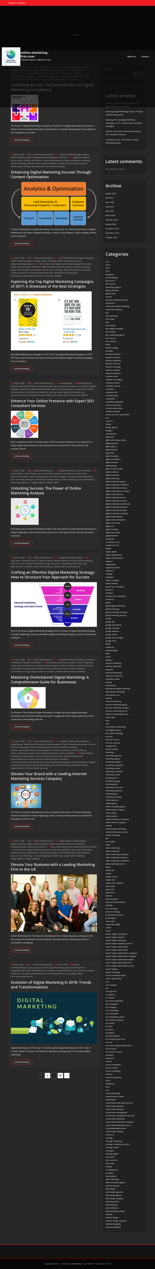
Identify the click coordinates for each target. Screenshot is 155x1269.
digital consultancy (113, 459)
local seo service (112, 739)
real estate (110, 921)
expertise (25, 389)
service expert (111, 1068)
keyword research (48, 163)
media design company (115, 809)
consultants (110, 398)
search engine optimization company (120, 956)
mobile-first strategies (20, 973)
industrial (109, 669)
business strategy (113, 367)
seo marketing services (115, 1039)
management (110, 746)
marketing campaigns (24, 479)
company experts (112, 383)
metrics (57, 479)
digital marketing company (71, 557)
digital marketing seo (114, 494)
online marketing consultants (117, 860)
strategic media (112, 1147)
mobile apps (16, 665)
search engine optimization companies (121, 953)
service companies (113, 1064)
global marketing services (116, 615)
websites (81, 671)
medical (108, 825)
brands (89, 264)
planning (108, 905)
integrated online (112, 679)
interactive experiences (39, 273)
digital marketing (33, 157)
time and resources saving (37, 768)
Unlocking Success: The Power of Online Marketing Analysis (46, 490)
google (108, 618)
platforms (56, 668)
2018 (66, 258)
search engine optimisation (116, 946)
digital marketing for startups (117, 491)
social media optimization (115, 1128)
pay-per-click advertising (21, 856)
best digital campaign (83, 258)
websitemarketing (113, 1227)
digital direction (111, 462)
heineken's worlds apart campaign (48, 270)
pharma (108, 895)
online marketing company (22, 264)
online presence (17, 392)
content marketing (68, 154)
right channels (17, 566)
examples (109, 577)
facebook (109, 590)
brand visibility (17, 473)
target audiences (61, 566)
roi (29, 482)
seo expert (110, 1023)
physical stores (45, 668)
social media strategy (114, 1131)
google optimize (112, 631)
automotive (110, 303)
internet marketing (19, 747)
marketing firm (32, 853)
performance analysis (77, 163)
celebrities (36, 267)
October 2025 (111, 237)
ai (79, 964)
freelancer (109, 599)
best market (110, 331)
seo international (112, 1036)
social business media (114, 1096)
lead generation (64, 850)
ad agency (109, 274)
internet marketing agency (39, 747)
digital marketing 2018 (74, 967)
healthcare (109, 647)
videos (79, 973)
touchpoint (50, 671)
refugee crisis (60, 273)
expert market (111, 583)
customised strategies (86, 386)
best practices (17, 160)
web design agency (113, 1195)
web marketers (111, 1208)
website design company (115, 1221)
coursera (109, 421)
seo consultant (17, 395)
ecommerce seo (112, 545)
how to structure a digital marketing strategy (30, 563)
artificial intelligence (19, 967)
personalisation (37, 973)
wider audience (81, 395)
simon (107, 1080)
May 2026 (109, 206)
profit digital (110, 918)
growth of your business (62, 389)
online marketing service (115, 864)
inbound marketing (113, 666)
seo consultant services (34, 395)
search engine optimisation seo (49, 856)
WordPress (76, 1263)
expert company (112, 580)
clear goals (15, 560)
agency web (110, 293)
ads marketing (111, 277)
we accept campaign (52, 276)
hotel (107, 653)
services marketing (66, 753)
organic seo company (114, 883)
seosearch (109, 1058)
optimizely (62, 157)
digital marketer (18, 157)
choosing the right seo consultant (51, 386)
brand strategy (111, 347)
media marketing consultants (117, 819)
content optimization (33, 160)
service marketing (42, 753)
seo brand (109, 997)
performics (110, 892)
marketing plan (111, 794)
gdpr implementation (36, 970)
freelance (109, 593)
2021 (107, 271)
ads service (110, 280)
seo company (111, 1007)
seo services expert (113, 1052)
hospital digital (111, 650)
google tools (110, 641)
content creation (46, 560)
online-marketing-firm (43, 154)
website (108, 1214)
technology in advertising (22, 276)
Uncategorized (66, 383)
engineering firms (112, 567)
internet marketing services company (27, 762)
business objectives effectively (23, 386)
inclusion (14, 273)
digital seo (109, 526)
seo (82, 392)
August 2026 (110, 193)
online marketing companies (69, 261)
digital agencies (82, 741)
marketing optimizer (113, 790)
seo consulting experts (115, 1017)
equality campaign (82, 267)
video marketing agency (115, 1182)
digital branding (111, 456)
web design (110, 1189)
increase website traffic (83, 389)
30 (60, 1075)
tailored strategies (80, 765)
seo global (109, 1032)
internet (91, 744)
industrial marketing (113, 672)
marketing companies (20, 662)
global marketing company (116, 612)
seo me (108, 1042)
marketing (89, 659)
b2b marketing (111, 316)
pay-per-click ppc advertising (37, 765)
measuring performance (71, 563)
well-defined (75, 566)
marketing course (112, 774)
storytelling (71, 973)
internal (108, 682)
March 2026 (110, 215)
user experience (38, 166)
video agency (110, 1176)
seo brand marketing (114, 1001)
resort (108, 930)
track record (69, 395)
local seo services (112, 743)
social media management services (120, 1115)
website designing (113, 1224)
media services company (115, 822)
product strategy (112, 911)
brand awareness (59, 847)
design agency (111, 427)
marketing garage (112, 781)
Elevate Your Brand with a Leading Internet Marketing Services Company (49, 776)
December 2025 (112, 228)
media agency (111, 803)
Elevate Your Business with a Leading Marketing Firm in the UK (53, 867)
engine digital (110, 551)
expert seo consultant (114, 586)
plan (85, 563)
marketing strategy (113, 797)
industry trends (33, 163)
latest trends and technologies (57, 762)
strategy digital (111, 1154)
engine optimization (113, 555)
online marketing (48, 261)
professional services (114, 915)
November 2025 (112, 233)
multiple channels (51, 665)
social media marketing (43, 566)
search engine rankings (21, 166)
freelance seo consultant (115, 596)
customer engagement (38, 476)
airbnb (47, 264)
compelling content (29, 560)
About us (131, 56)
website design (111, 1217)
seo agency (110, 994)
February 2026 (111, 219)
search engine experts (114, 937)
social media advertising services (119, 1103)
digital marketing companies (72, 659)
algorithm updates (81, 157)
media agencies (111, 800)
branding (109, 351)
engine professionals (114, 558)
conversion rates (79, 473)
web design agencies (114, 1192)
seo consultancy (112, 1010)
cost (107, 418)
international (110, 685)
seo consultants (112, 1013)
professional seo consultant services (40, 392)
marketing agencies (113, 755)
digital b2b (109, 453)
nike (51, 273)
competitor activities (62, 473)
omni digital (36, 662)
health (108, 644)
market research (18, 853)
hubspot (108, 660)
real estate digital (112, 924)
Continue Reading (23, 140)
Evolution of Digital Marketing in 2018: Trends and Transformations (51, 985)
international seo (112, 695)
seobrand (109, 1055)
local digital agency (113, 730)
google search (111, 634)
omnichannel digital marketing (79, 665)
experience (15, 389)
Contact (145, 56)
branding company (113, 354)
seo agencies (110, 991)
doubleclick (109, 539)
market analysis (111, 749)
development (111, 433)
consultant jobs (111, 395)
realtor (108, 927)
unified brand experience (66, 671)
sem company (111, 985)
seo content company (114, 1020)
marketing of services (114, 787)
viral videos (38, 276)
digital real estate (112, 523)
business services (112, 363)
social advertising (112, 1093)
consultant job (111, 392)
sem (107, 982)
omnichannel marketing (21, 668)
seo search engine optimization (118, 1045)
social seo (109, 1134)
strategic (109, 1138)
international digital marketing (117, 688)
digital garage (111, 465)
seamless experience (76, 668)
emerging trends (75, 476)
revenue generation (19, 482)
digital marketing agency (51, 744)
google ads (110, 621)
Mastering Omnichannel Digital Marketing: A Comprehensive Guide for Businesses (50, 679)
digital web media (112, 532)
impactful (86, 270)
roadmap (28, 566)
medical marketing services (116, 832)
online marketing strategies (83, 762)
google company (112, 628)
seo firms (109, 1029)
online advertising (112, 848)
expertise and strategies (40, 389)
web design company (114, 1198)
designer (109, 430)
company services (67, 741)
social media (16, 671)
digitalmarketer (111, 535)
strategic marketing (113, 1141)
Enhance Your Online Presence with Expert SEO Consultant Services (52, 403)
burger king (16, 267)
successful (109, 1157)
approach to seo (85, 383)
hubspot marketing (113, 663)
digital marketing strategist (116, 513)
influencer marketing (113, 676)
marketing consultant (114, 771)
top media (109, 1163)
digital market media (113, 469)
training (108, 1166)
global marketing (112, 609)
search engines (111, 969)
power (64, 668)
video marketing (112, 1179)
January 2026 (110, 224)
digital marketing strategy (65, 560)
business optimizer (113, 360)
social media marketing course (118, 1125)
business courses (112, 357)
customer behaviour (19, 476)
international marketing (115, 691)
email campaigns (85, 560)
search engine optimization (68, 392)
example (109, 574)
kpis (12, 479)
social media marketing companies (119, 1122)
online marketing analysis (73, 479)
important (55, 563)
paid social (109, 889)
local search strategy (114, 733)
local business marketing (115, 727)
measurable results (67, 853)
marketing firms (112, 778)
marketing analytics (113, 762)
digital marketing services (116, 500)
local (107, 723)
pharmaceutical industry (115, 902)
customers (72, 662)
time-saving (58, 395)
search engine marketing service (118, 943)
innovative (23, 273)
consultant (71, 386)
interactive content (64, 970)
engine (108, 548)
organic (108, 873)
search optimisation (113, 978)
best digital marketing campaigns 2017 (68, 264)
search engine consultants (116, 934)
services (48, 395)
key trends (78, 970)
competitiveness (28, 756)
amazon (108, 297)
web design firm (112, 1201)
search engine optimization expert (119, 959)
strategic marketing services (117, 1144)
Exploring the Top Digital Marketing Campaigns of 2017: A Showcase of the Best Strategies (52, 284)
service (108, 1061)
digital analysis (111, 449)
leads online (110, 717)
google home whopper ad (22, 270)
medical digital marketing (115, 829)
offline (62, 665)
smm (107, 1087)
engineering (110, 564)
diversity (61, 267)
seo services (110, 1048)
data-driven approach (73, 756)
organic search (111, 876)
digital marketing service (115, 497)
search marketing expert (115, 975)
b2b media (109, 319)
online (35, 668)
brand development (75, 847)
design (108, 424)
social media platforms (55, 973)
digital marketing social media (117, 504)
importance (88, 476)
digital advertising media (115, 440)
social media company (114, 1109)
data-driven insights (58, 476)
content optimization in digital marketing (61, 160)
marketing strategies (44, 479)
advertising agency (113, 287)
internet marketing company (64, 747)
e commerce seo (112, 542)
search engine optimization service (119, 966)
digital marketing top (114, 516)
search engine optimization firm (118, 962)
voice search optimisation (22, 976)
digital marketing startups (116, 510)
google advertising (113, 625)
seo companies (111, 1004)
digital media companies (115, 519)
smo (107, 1090)
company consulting (113, 379)
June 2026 (109, 202)
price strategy (111, 908)
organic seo (110, 880)
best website (111, 341)
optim (107, 867)
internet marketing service (116, 711)
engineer (109, 561)
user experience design (55, 166)
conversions (85, 160)
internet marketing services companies (51, 759)
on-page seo (62, 163)
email (80, 662)
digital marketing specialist (116, 507)
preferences (90, 479)
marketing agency (49, 157)
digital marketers (112, 475)
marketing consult (112, 768)
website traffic (52, 482)
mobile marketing (112, 835)
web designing (111, 1204)
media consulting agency (115, 806)
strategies (109, 1150)
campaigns (26, 267)
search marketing (112, 972)
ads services (110, 284)
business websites (113, 373)
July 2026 (109, 198)
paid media (110, 886)
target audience (38, 482)
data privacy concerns (38, 967)
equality (69, 267)
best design (110, 325)
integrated (88, 662)
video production (112, 1185)
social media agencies (114, 1106)
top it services (111, 1160)
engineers (109, 570)
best (71, 258)
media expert (111, 813)
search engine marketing (115, 940)
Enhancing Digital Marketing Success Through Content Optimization (51, 174)
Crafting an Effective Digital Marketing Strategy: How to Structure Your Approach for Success (53, 574)
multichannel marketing (32, 665)
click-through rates (32, 473)
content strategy (112, 411)
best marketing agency (115, 335)
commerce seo (111, 376)
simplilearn (109, 1083)
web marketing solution (115, 1211)
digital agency (83, 154)
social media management (116, 1112)
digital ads (109, 437)
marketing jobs (111, 784)
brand (107, 344)
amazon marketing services (116, 300)
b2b (107, 312)
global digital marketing (115, 605)
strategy (26, 671)
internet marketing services (22, 750)
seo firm (108, 1026)
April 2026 (109, 211)
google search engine (114, 637)
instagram (50, 970)
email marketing (18, 759)
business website (112, 370)
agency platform (112, 290)
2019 (65, 964)
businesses (51, 662)
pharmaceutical (111, 899)
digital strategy (33, 261)
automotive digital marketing (117, 306)
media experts (111, 816)
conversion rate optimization (117, 414)
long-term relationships (82, 850)
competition (47, 473)
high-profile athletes (72, 270)
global (107, 602)
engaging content (18, 970)
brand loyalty (91, 847)
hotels (108, 657)
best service (110, 338)
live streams (89, 970)
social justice (72, 273)
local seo (109, 736)
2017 (62, 258)
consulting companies (114, 402)
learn (107, 720)
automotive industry (113, 309)
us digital (109, 1173)
